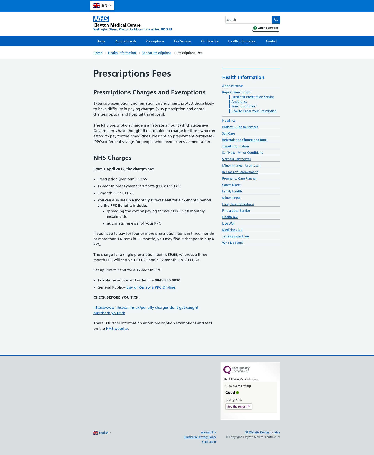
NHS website (117, 328)
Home (101, 41)
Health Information (242, 41)
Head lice (229, 120)
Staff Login (209, 441)
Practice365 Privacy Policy (200, 437)
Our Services (182, 41)
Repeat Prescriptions (156, 53)
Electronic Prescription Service (252, 97)
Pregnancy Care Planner (239, 178)
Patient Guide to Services (240, 127)
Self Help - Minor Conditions (242, 153)
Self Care (228, 133)
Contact (271, 41)
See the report (236, 406)
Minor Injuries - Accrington (241, 165)
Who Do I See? (232, 243)
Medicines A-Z (232, 230)
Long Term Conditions (238, 204)
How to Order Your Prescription (254, 111)
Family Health (232, 191)
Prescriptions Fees (244, 106)
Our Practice (210, 41)
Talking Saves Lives (235, 236)
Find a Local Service (236, 210)
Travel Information (235, 146)
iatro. (277, 432)
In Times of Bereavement (240, 172)
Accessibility (208, 432)
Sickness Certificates (236, 159)
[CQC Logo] (236, 373)
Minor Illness (231, 198)
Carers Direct (231, 185)
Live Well (228, 223)
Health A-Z (230, 217)
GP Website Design (257, 432)
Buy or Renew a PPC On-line (150, 287)
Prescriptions (155, 41)
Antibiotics (239, 102)
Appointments (125, 41)
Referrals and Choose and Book (245, 140)
